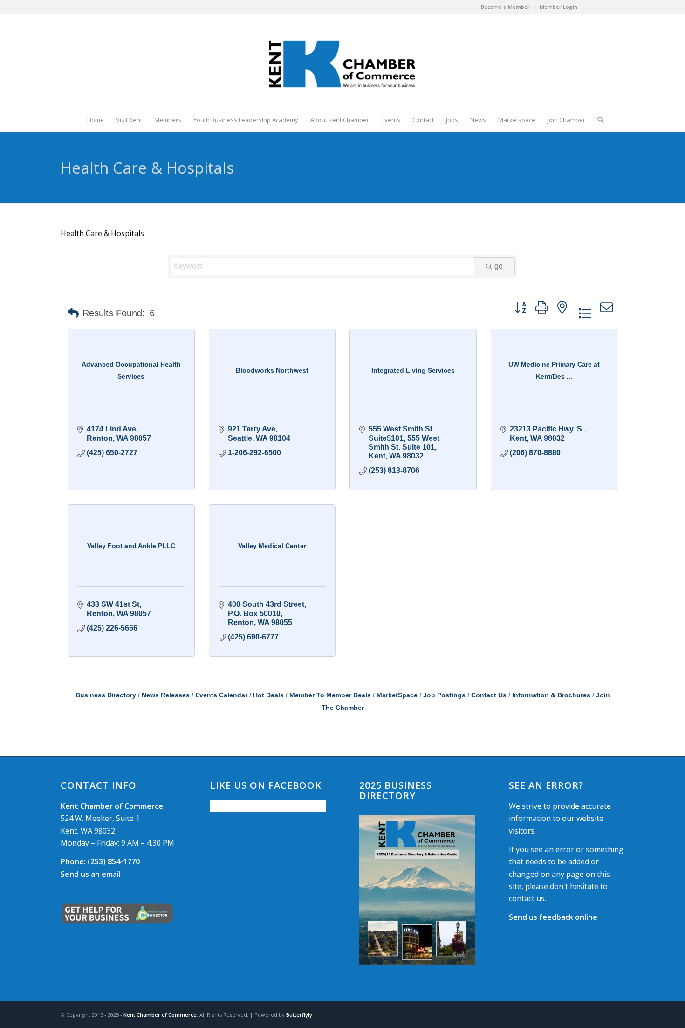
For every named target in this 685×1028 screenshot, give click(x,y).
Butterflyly (299, 1014)
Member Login (558, 6)
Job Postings (444, 695)
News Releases (166, 695)
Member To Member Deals (330, 695)
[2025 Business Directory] (417, 889)
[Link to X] (603, 7)
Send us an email (91, 874)
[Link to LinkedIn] (617, 7)
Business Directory (105, 695)
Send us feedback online (553, 917)
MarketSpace (397, 695)
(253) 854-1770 (100, 861)
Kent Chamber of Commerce (160, 1014)
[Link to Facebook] (589, 7)
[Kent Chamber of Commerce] (342, 61)
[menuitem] (505, 7)
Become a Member (505, 6)
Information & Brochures (551, 695)
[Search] (597, 120)
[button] (73, 313)
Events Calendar (221, 695)
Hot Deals (268, 695)
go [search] (498, 266)
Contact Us (489, 695)
